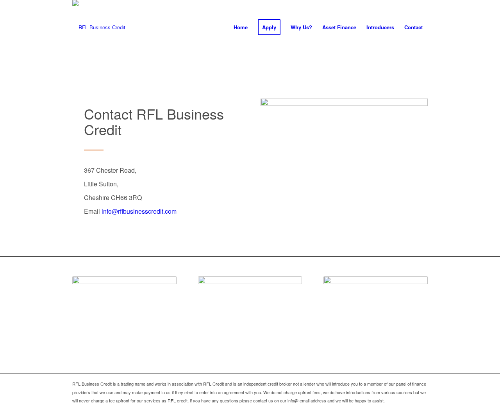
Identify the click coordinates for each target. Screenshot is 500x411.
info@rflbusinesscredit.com (139, 211)
